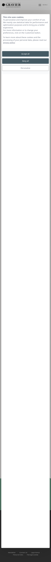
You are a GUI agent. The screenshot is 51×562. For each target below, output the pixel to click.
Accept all (25, 54)
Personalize (25, 68)
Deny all (25, 61)
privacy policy (9, 42)
